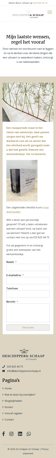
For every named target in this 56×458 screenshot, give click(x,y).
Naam (11, 262)
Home (8, 388)
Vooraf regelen (13, 413)
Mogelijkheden (13, 401)
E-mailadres (15, 275)
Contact (9, 419)
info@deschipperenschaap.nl (24, 371)
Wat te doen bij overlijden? (20, 394)
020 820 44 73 (40, 2)
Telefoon (12, 288)
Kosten (9, 407)
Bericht (12, 301)
